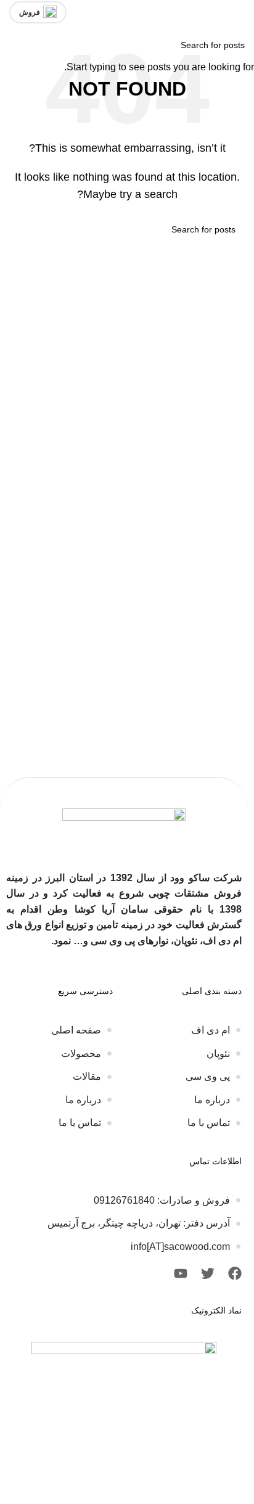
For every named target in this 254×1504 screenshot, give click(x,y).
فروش (29, 12)
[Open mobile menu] (240, 12)
